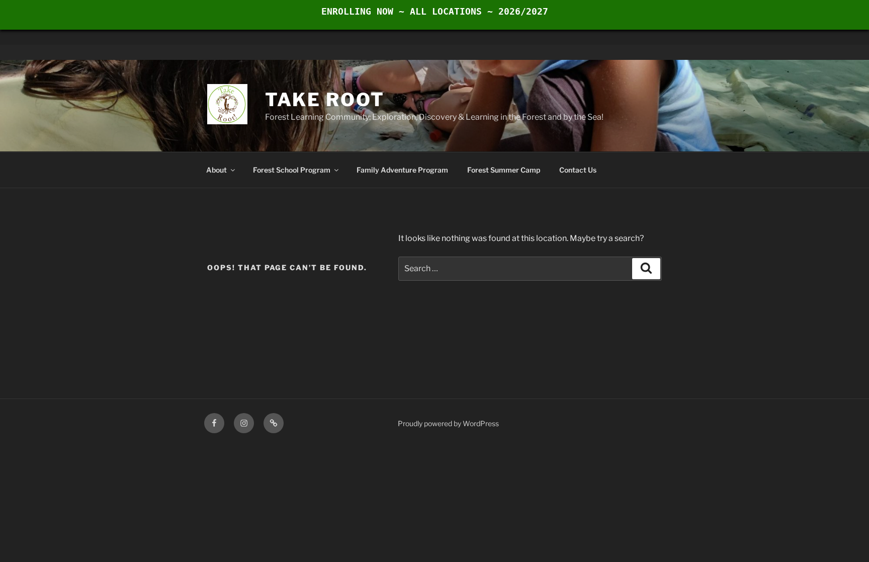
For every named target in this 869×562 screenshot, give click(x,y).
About (216, 170)
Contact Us (577, 170)
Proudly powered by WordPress (448, 423)
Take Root (325, 100)
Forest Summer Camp (503, 170)
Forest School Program (291, 170)
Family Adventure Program (402, 170)
